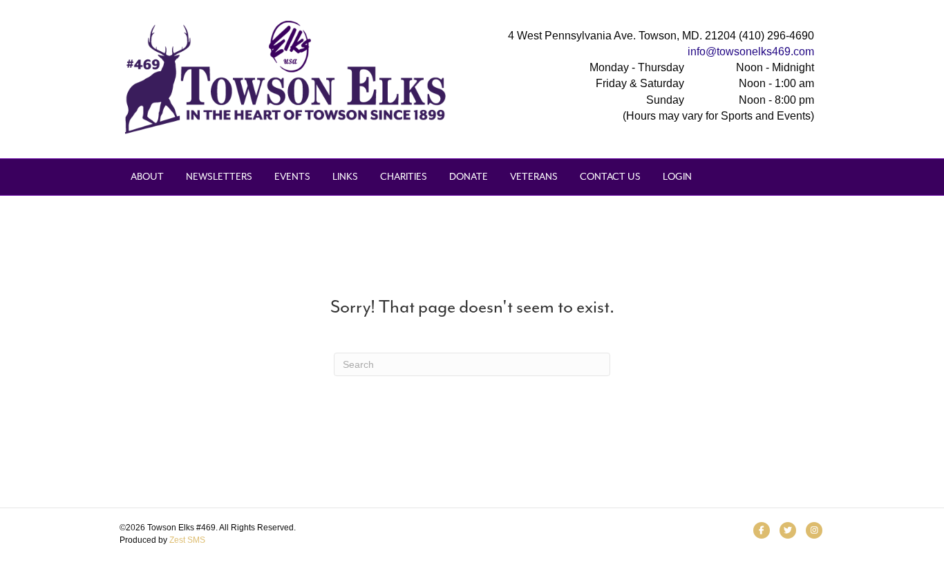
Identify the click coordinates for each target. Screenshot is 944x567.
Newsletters (219, 177)
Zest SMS (187, 540)
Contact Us (610, 177)
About (147, 177)
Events (292, 177)
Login (677, 177)
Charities (403, 177)
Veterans (534, 177)
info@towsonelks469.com (751, 51)
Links (345, 177)
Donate (468, 177)
